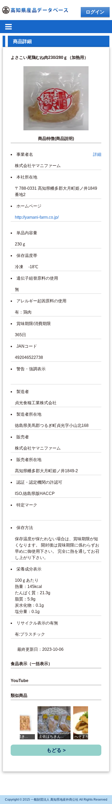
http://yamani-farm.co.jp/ (37, 217)
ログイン (95, 12)
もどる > (56, 750)
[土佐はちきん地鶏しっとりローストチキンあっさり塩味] (54, 722)
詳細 (97, 154)
